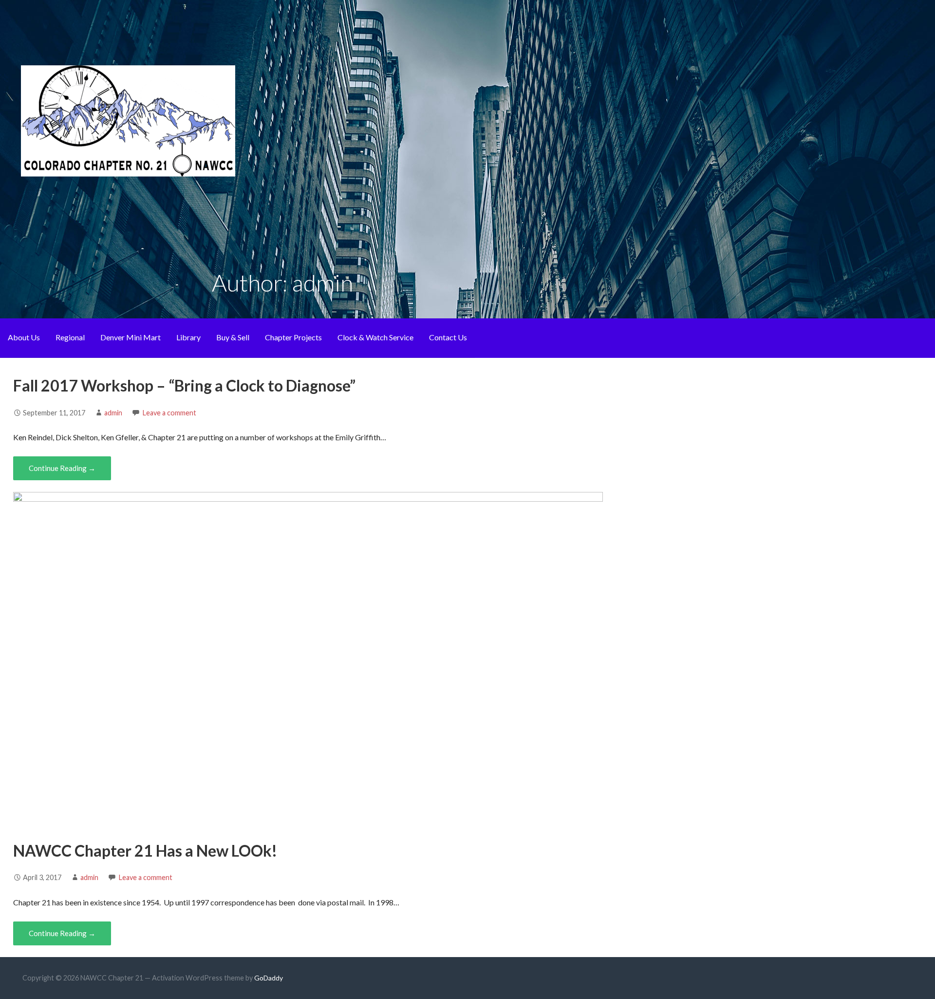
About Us (24, 337)
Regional (70, 337)
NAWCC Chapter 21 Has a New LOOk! (145, 850)
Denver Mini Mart (130, 337)
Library (188, 337)
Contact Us (448, 337)
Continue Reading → (62, 468)
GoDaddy (268, 978)
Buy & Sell (232, 337)
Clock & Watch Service (375, 337)
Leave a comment (169, 413)
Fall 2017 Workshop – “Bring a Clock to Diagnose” (184, 385)
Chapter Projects (293, 337)
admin (113, 413)
